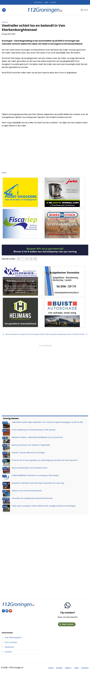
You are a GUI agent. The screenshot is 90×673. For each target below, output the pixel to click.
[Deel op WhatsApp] (18, 259)
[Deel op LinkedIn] (35, 259)
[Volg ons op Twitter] (7, 610)
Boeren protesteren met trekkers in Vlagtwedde (31, 445)
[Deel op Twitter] (27, 259)
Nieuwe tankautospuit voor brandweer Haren (29, 468)
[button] (4, 10)
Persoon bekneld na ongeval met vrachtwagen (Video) (25, 334)
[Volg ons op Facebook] (3, 610)
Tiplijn (46, 2)
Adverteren (38, 2)
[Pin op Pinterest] (31, 259)
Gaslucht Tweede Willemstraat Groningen (28, 453)
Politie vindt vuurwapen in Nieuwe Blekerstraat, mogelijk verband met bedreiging (43, 506)
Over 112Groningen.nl (13, 637)
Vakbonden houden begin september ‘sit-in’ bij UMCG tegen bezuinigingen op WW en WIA (47, 422)
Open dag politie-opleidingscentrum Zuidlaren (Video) (65, 334)
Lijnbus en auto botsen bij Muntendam (27, 491)
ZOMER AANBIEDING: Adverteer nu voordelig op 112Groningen (35, 475)
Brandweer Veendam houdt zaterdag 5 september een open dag (38, 483)
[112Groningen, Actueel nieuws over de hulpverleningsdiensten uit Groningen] (45, 10)
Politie (5, 22)
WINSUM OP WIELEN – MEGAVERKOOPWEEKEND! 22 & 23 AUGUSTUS (37, 437)
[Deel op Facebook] (23, 259)
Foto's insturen (11, 642)
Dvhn (4, 172)
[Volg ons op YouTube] (10, 610)
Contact (53, 2)
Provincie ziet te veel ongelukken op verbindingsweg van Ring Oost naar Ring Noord (45, 460)
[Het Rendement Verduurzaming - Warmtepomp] (45, 250)
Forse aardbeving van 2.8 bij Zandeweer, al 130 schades (33, 430)
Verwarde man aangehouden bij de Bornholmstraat (32, 498)
